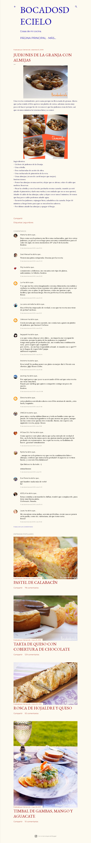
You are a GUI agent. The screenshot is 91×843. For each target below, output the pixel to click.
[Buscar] (76, 6)
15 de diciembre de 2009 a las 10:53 (31, 522)
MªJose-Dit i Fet (26, 432)
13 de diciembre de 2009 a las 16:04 (31, 354)
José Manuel (25, 254)
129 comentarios (32, 655)
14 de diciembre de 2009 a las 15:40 (31, 504)
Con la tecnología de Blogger (47, 836)
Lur (21, 282)
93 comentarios (31, 713)
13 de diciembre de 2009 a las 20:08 (31, 391)
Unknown (24, 319)
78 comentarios (32, 588)
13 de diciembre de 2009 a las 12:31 (31, 313)
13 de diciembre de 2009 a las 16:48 (31, 369)
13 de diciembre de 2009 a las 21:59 (31, 426)
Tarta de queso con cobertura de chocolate (42, 646)
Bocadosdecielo (44, 15)
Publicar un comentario (23, 527)
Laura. (22, 511)
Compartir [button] (18, 218)
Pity (21, 267)
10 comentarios (31, 822)
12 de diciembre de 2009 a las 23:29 (31, 276)
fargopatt (24, 335)
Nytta (22, 452)
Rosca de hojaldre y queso (43, 708)
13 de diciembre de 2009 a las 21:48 (31, 406)
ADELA (23, 493)
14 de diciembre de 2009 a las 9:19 (30, 472)
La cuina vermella (27, 304)
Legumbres (28, 223)
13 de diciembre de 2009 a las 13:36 (31, 328)
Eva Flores (24, 478)
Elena (22, 398)
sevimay (23, 376)
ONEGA (23, 413)
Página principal (33, 38)
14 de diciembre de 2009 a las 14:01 (31, 487)
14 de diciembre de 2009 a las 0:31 (31, 446)
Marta (22, 235)
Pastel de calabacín (35, 582)
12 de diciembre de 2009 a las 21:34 (31, 248)
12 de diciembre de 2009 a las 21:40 (31, 261)
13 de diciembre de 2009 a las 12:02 (31, 298)
